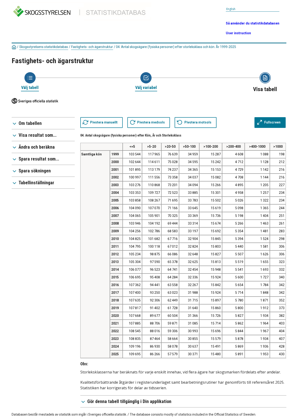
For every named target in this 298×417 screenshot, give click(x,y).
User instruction (238, 33)
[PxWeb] (83, 21)
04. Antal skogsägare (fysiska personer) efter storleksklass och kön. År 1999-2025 (176, 47)
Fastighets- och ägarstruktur (92, 47)
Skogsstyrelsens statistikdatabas (43, 47)
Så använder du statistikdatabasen (252, 23)
